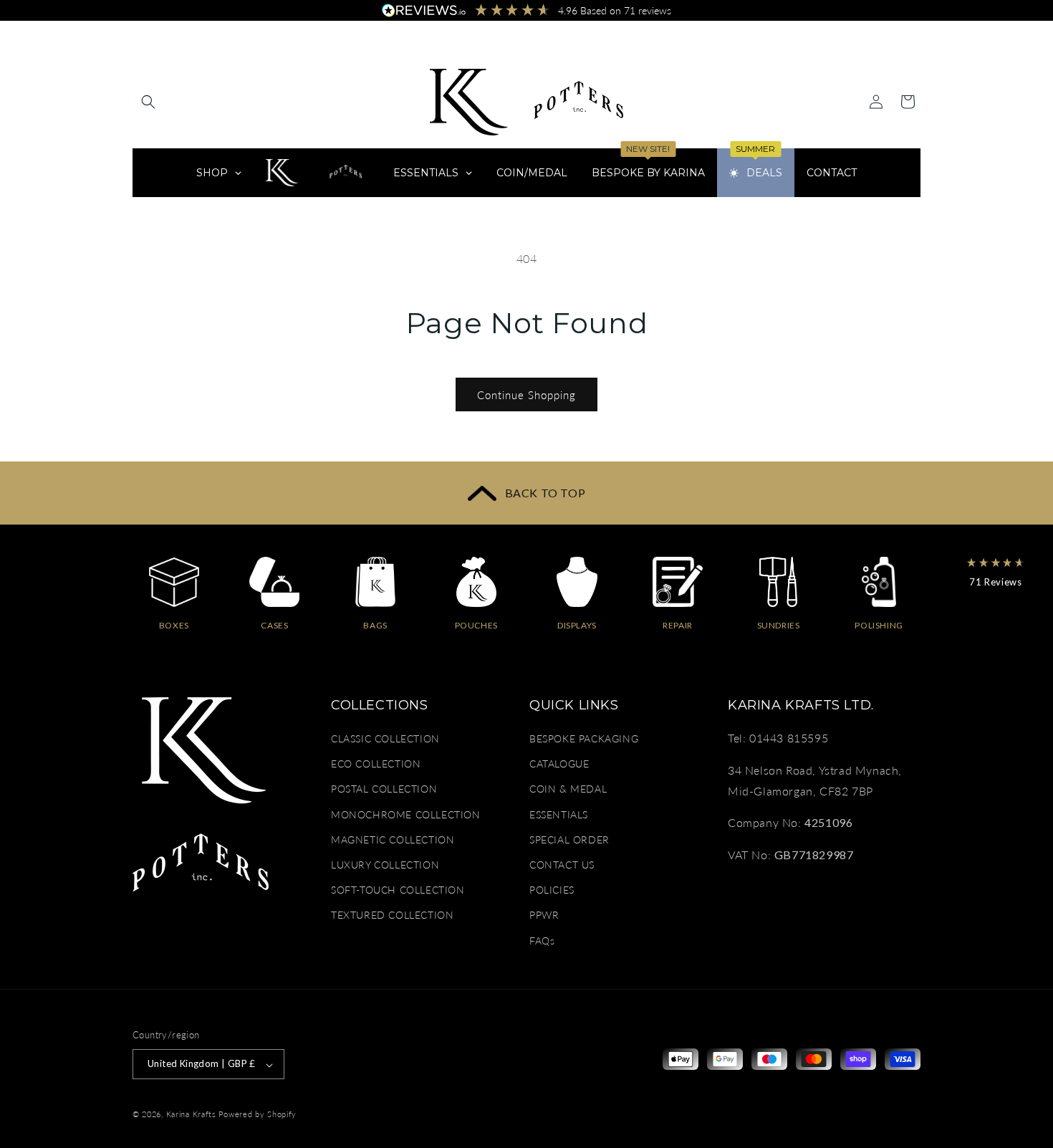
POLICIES (551, 890)
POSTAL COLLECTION (384, 789)
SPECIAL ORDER (569, 839)
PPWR (544, 915)
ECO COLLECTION (375, 764)
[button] (148, 102)
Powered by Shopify (257, 1114)
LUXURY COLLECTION (385, 864)
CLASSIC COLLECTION (385, 738)
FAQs (541, 940)
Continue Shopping (526, 394)
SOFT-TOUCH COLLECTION (398, 890)
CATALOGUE (559, 764)
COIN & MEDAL (568, 789)
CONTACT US (562, 864)
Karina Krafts (191, 1114)
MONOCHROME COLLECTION (406, 814)
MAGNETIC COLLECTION (392, 839)
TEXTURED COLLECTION (392, 915)
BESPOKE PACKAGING (583, 738)
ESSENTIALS (558, 814)
